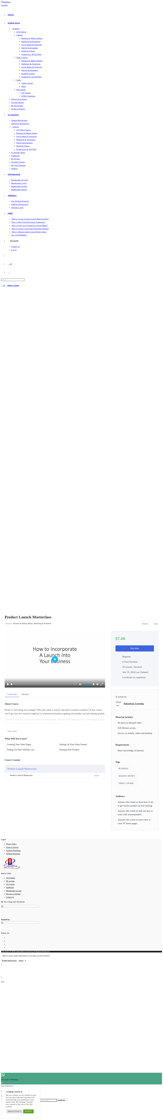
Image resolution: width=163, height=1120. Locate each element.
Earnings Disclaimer (13, 851)
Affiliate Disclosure (13, 854)
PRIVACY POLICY (14, 1111)
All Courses (10, 884)
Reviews (25, 694)
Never (21, 961)
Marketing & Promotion (42, 623)
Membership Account (13, 891)
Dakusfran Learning (134, 703)
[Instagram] (7, 944)
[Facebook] (7, 941)
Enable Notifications (9, 961)
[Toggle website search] (8, 272)
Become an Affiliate (13, 894)
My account (10, 881)
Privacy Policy (11, 844)
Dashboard (10, 887)
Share (156, 624)
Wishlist (145, 624)
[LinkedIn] (7, 947)
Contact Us (10, 897)
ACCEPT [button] (28, 1111)
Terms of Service (12, 847)
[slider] (41, 684)
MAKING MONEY (126, 776)
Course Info (12, 694)
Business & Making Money (23, 623)
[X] (7, 938)
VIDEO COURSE (126, 783)
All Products (10, 878)
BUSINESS (123, 768)
